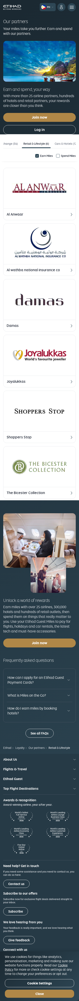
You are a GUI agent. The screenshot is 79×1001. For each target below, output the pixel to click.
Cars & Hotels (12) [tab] (66, 144)
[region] (39, 976)
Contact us (16, 884)
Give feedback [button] (19, 940)
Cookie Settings (39, 983)
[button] (39, 194)
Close (39, 994)
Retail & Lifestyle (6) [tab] (36, 144)
